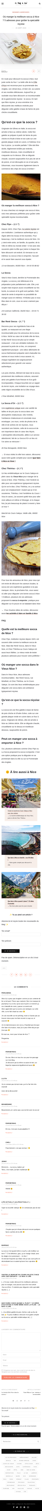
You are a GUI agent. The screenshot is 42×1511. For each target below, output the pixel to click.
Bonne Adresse (24, 1460)
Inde (22, 1469)
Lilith (4, 1078)
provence (21, 1482)
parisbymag (11, 1052)
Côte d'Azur (29, 1463)
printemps (35, 1479)
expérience (26, 1466)
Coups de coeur (8, 1463)
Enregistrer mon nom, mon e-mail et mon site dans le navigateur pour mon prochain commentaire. (18, 1371)
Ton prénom (6, 941)
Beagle (8, 1460)
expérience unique (12, 408)
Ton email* (6, 931)
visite (37, 1488)
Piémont (19, 1479)
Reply (5, 1042)
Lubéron (34, 1473)
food (35, 1466)
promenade (11, 1482)
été (25, 1491)
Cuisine (19, 1463)
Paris (11, 1479)
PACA (5, 1479)
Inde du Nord (31, 1469)
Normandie (32, 1476)
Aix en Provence (11, 1457)
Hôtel (16, 1469)
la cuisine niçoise (29, 229)
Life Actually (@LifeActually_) (16, 1202)
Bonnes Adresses (21, 12)
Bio (15, 1460)
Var (13, 1488)
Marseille (9, 1476)
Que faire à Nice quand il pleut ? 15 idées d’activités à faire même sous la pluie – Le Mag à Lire (21, 1304)
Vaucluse (21, 1488)
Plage (27, 1479)
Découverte (9, 1466)
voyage (18, 1491)
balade (34, 1457)
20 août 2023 (21, 28)
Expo (18, 1466)
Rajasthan (31, 1482)
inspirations (9, 1473)
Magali (5, 72)
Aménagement (24, 1457)
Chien (34, 1460)
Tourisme (6, 1488)
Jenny (4, 1161)
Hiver (8, 1469)
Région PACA (22, 1485)
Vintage (29, 1488)
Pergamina (6, 993)
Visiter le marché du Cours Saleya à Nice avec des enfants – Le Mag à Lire (20, 1275)
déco (37, 1463)
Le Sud (26, 1473)
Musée (18, 1476)
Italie (19, 1473)
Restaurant (11, 1485)
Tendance (32, 1485)
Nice (4, 968)
